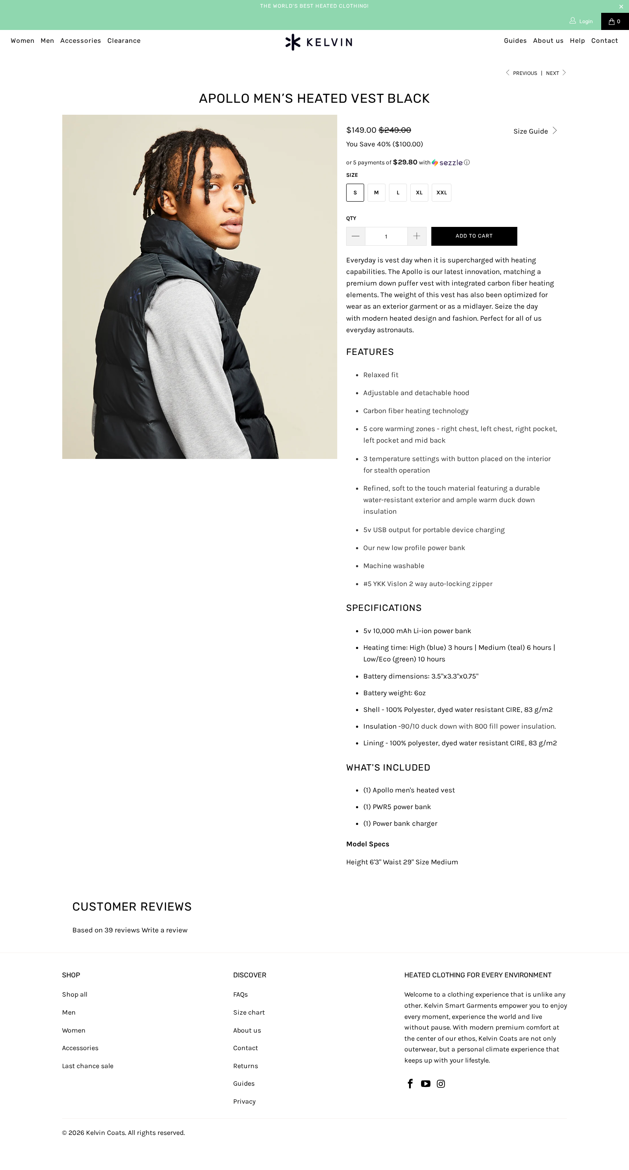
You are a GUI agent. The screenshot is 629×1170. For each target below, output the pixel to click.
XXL (441, 192)
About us (548, 41)
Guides (515, 41)
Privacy (244, 1101)
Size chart (249, 1012)
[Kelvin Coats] (319, 42)
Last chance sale (87, 1066)
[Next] (323, 287)
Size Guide (531, 131)
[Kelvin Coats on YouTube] (426, 1084)
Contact (604, 41)
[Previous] (77, 287)
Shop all (74, 994)
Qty (351, 218)
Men (47, 41)
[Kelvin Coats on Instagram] (441, 1084)
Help (577, 41)
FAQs (240, 994)
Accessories (80, 41)
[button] (452, 162)
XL (419, 192)
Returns (245, 1066)
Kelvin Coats (105, 1132)
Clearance (124, 41)
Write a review (164, 930)
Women (23, 41)
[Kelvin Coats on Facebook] (410, 1084)
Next (553, 73)
